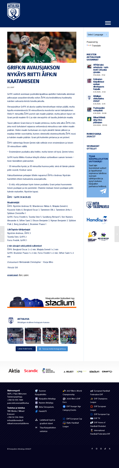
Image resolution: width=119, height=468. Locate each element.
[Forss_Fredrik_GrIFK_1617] (41, 47)
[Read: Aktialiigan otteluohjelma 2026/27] (89, 97)
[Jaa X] (109, 448)
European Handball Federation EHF (100, 392)
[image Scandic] (32, 372)
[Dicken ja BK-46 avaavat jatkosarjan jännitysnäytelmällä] (2, 234)
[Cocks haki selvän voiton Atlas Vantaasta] (117, 234)
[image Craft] (108, 372)
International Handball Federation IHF (100, 432)
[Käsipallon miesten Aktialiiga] (13, 11)
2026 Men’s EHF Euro (71, 400)
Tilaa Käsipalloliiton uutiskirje (48, 429)
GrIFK (26, 275)
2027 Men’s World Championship (72, 392)
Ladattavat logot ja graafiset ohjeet (47, 422)
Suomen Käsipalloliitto (40, 392)
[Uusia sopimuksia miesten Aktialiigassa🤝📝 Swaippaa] (15, 336)
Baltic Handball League (71, 424)
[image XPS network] (82, 372)
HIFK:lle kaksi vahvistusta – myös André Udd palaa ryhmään (100, 68)
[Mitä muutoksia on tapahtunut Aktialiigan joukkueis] (33, 336)
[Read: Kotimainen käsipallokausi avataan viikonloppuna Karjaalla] (89, 80)
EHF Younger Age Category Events (72, 408)
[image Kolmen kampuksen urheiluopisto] (49, 372)
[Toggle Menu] (108, 23)
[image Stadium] (95, 372)
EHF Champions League (98, 400)
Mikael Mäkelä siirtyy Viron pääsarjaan (99, 120)
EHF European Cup (74, 418)
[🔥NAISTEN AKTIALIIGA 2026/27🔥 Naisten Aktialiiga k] (51, 336)
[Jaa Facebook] (92, 448)
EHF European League (98, 408)
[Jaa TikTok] (105, 448)
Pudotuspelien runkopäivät (99, 109)
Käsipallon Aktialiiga (47, 398)
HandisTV (42, 411)
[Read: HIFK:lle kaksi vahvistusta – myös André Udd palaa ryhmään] (89, 66)
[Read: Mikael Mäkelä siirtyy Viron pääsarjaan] (89, 119)
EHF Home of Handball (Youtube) (98, 424)
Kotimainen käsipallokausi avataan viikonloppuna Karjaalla (98, 84)
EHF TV (97, 418)
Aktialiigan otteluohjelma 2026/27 (98, 98)
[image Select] (69, 372)
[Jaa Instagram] (96, 448)
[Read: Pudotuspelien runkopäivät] (89, 109)
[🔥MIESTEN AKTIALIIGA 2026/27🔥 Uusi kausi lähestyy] (68, 336)
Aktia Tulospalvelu (46, 407)
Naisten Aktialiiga (45, 402)
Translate (96, 45)
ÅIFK (21, 275)
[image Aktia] (15, 372)
